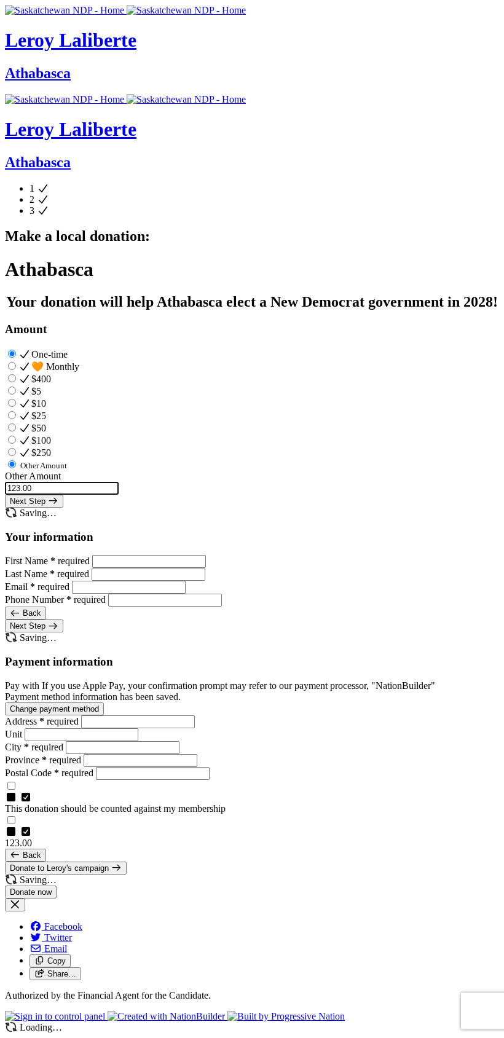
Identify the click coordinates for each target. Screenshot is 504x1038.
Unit (15, 734)
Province (43, 760)
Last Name (47, 573)
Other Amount (33, 476)
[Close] (15, 904)
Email (37, 586)
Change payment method (54, 709)
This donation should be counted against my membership (115, 808)
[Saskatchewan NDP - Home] (125, 10)
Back (30, 613)
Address (42, 721)
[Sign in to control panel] (56, 1016)
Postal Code (49, 773)
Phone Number (55, 599)
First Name (47, 561)
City (34, 747)
